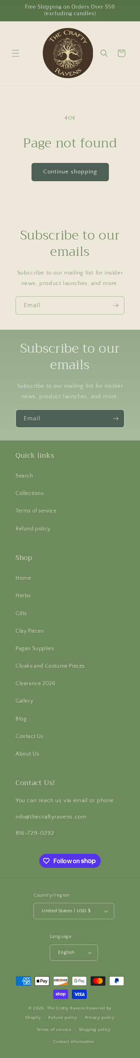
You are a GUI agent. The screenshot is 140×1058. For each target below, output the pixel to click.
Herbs (23, 596)
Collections (30, 493)
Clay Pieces (30, 631)
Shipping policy (95, 1029)
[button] (15, 53)
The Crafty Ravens (66, 1008)
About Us (27, 754)
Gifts (21, 613)
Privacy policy (100, 1017)
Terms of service (36, 511)
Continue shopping (70, 171)
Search (24, 476)
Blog (21, 719)
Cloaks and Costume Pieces (50, 666)
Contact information (73, 1041)
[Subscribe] (115, 305)
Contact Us (30, 736)
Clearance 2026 (35, 683)
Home (23, 578)
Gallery (24, 701)
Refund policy (33, 529)
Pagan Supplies (35, 648)
